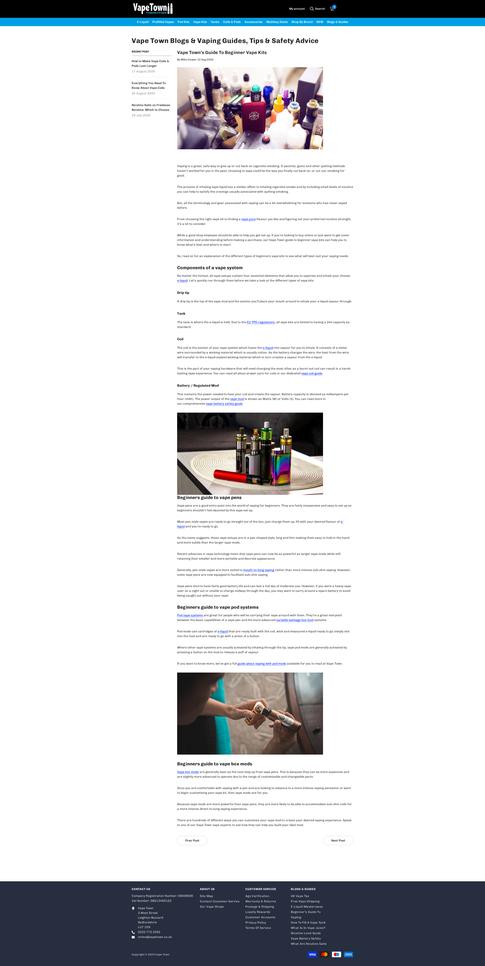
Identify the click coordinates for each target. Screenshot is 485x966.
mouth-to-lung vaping (258, 570)
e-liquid (182, 280)
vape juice (248, 219)
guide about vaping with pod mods (262, 663)
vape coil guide (311, 373)
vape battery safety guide (224, 403)
